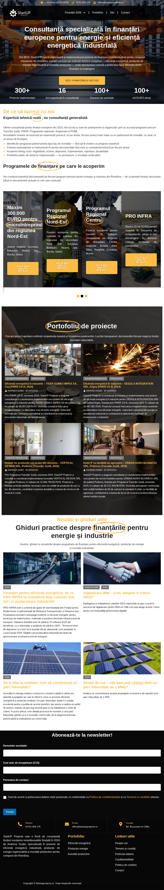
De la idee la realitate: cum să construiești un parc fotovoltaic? (40, 685)
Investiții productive (16, 458)
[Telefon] (20, 824)
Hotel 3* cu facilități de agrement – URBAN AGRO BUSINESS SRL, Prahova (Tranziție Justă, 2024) (120, 464)
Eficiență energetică (16, 379)
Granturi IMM (91, 587)
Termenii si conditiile (138, 797)
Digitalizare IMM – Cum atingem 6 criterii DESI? (116, 595)
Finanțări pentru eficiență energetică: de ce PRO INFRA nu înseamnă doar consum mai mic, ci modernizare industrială (38, 597)
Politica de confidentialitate (105, 797)
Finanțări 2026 (73, 12)
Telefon (29, 823)
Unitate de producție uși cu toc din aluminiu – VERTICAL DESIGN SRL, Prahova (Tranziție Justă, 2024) (39, 464)
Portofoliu (97, 12)
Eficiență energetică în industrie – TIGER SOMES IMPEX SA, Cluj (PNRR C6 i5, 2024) (41, 385)
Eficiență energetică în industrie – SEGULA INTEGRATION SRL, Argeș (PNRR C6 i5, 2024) (118, 385)
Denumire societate (15, 745)
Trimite (10, 811)
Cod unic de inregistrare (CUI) (21, 762)
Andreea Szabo (16, 391)
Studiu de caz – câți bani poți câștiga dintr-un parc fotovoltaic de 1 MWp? (120, 685)
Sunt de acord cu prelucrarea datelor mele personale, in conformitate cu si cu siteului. (83, 799)
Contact (125, 12)
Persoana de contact (16, 780)
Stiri (112, 12)
